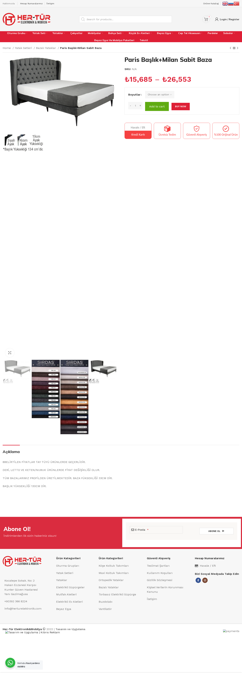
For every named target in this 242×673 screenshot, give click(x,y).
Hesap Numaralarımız (31, 3)
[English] (225, 3)
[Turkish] (236, 3)
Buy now (180, 106)
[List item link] (75, 565)
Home (7, 48)
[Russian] (231, 3)
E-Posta (142, 529)
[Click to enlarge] (9, 352)
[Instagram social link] (205, 580)
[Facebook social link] (198, 580)
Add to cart (157, 106)
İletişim (50, 3)
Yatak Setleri (24, 48)
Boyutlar (134, 94)
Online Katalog (211, 3)
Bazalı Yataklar (46, 48)
